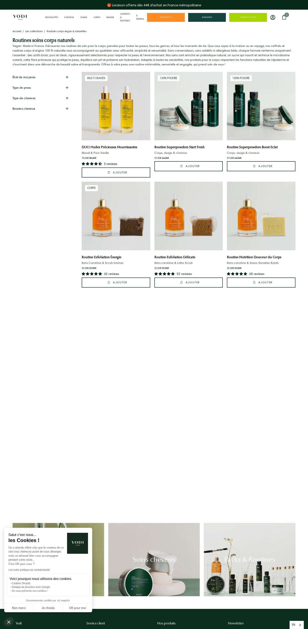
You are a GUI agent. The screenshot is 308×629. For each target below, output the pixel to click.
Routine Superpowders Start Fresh (179, 147)
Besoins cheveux (24, 108)
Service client (96, 623)
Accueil (17, 31)
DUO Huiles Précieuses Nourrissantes (109, 147)
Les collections (34, 31)
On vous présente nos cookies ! (29, 590)
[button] (9, 622)
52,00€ (89, 268)
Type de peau (22, 87)
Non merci (19, 608)
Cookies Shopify (21, 583)
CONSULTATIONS (248, 17)
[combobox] (297, 625)
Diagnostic (166, 17)
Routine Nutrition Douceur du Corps (254, 257)
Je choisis (48, 608)
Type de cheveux (24, 98)
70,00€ (89, 158)
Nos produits (166, 623)
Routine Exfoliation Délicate (174, 257)
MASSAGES (207, 17)
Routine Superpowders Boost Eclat (252, 147)
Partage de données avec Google (31, 587)
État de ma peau (24, 77)
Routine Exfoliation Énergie (101, 257)
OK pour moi (77, 608)
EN (293, 624)
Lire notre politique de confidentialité (29, 569)
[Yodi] (20, 17)
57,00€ (161, 158)
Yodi (19, 623)
